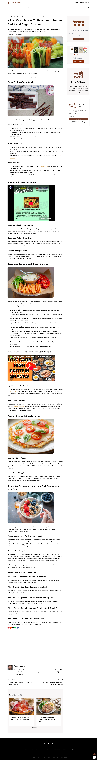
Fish (42, 749)
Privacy (38, 757)
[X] (13, 628)
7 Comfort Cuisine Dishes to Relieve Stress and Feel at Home (20, 682)
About (87, 2)
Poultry (48, 749)
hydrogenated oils (19, 406)
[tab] (32, 727)
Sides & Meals (19, 34)
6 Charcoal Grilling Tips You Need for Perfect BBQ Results (52, 682)
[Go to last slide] (11, 712)
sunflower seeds (43, 166)
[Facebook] (18, 628)
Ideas (27, 8)
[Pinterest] (9, 628)
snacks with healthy (13, 391)
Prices (20, 8)
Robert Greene (11, 34)
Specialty (65, 749)
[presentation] (21, 706)
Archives (43, 757)
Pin (9, 38)
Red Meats (57, 749)
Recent (82, 2)
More (72, 749)
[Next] (59, 712)
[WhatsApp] (15, 628)
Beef (37, 749)
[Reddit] (11, 628)
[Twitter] (48, 743)
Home (76, 2)
